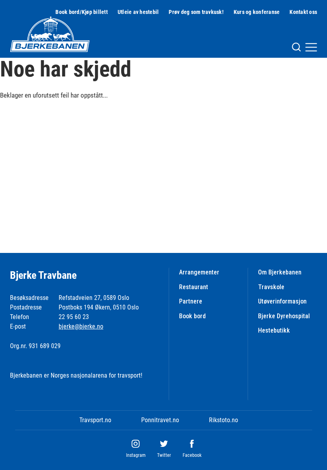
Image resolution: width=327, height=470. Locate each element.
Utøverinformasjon (282, 301)
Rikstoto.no (223, 420)
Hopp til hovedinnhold (27, 5)
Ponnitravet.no (160, 420)
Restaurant (193, 287)
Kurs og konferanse (257, 12)
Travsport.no (95, 420)
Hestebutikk (274, 330)
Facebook (192, 455)
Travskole (271, 287)
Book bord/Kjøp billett (81, 12)
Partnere (190, 301)
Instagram (136, 455)
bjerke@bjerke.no (81, 326)
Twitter (164, 455)
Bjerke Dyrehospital (284, 316)
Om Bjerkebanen (279, 272)
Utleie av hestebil (138, 12)
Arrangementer (199, 272)
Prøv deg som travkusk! (196, 12)
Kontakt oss (303, 12)
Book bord (192, 316)
